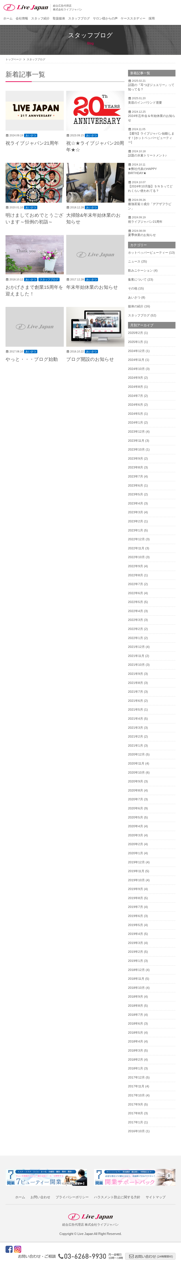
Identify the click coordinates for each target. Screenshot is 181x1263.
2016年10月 (136, 1131)
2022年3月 (135, 620)
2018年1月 (135, 1068)
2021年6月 (135, 700)
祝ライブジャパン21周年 (32, 143)
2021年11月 (136, 656)
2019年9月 (135, 889)
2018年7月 (135, 1014)
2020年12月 (136, 754)
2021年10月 (136, 664)
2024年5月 (135, 413)
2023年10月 (136, 449)
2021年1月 (135, 745)
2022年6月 (135, 593)
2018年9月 (135, 996)
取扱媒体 (59, 18)
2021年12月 (136, 647)
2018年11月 (136, 978)
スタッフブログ (79, 18)
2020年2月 (135, 844)
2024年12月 (136, 351)
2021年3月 (135, 727)
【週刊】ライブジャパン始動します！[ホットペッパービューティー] (151, 138)
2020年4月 (135, 826)
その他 (132, 288)
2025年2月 (135, 333)
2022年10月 (136, 557)
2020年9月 (135, 781)
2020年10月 (136, 772)
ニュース (134, 261)
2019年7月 (135, 907)
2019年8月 (135, 898)
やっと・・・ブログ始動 (32, 359)
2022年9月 (135, 566)
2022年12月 (136, 539)
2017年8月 (135, 1113)
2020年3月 (135, 835)
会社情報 (22, 18)
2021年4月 (135, 718)
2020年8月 (135, 790)
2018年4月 (135, 1041)
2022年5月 (135, 602)
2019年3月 (135, 943)
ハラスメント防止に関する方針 (117, 1197)
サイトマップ (156, 1197)
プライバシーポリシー (72, 1197)
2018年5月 (135, 1032)
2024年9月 (135, 377)
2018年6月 (135, 1023)
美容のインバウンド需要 (145, 102)
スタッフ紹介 (40, 18)
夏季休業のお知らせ (142, 235)
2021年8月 (135, 683)
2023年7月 (135, 476)
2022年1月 (135, 638)
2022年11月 (136, 548)
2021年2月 (135, 736)
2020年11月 (136, 763)
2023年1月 (135, 530)
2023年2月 (135, 521)
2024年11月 (136, 359)
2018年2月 (135, 1059)
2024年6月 (135, 404)
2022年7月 (135, 584)
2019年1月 (135, 960)
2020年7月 (135, 799)
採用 (152, 18)
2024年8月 (135, 386)
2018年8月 (135, 1005)
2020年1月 (135, 853)
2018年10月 (136, 987)
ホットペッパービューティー (148, 252)
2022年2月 (135, 629)
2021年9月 (135, 673)
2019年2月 (135, 951)
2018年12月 (136, 970)
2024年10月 (136, 369)
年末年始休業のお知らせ (92, 287)
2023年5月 (135, 494)
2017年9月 (135, 1104)
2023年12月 (136, 431)
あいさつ (30, 135)
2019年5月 (135, 925)
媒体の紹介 (135, 306)
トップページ (13, 59)
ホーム (8, 18)
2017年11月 (136, 1086)
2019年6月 (135, 916)
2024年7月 (135, 396)
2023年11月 (136, 440)
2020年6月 (135, 808)
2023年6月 (135, 485)
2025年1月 (135, 342)
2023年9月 (135, 458)
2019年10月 (136, 880)
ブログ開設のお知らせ (90, 359)
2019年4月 (135, 934)
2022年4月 (135, 611)
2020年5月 (135, 817)
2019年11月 (136, 871)
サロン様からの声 (105, 18)
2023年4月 (135, 503)
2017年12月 (136, 1077)
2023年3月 (135, 512)
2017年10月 (136, 1095)
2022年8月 (135, 575)
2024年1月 (135, 422)
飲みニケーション (140, 270)
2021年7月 (135, 691)
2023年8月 (135, 467)
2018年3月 (135, 1050)
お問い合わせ (40, 1197)
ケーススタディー (133, 18)
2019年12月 (136, 862)
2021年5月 (135, 709)
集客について (137, 279)
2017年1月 (135, 1122)
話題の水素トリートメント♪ (147, 155)
